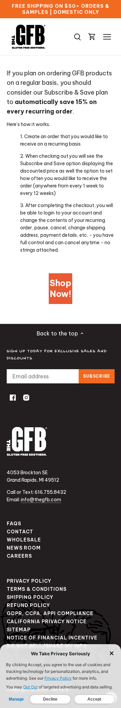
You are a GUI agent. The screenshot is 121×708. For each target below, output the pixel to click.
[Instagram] (26, 397)
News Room (24, 548)
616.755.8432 (50, 492)
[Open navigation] (107, 37)
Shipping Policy (30, 597)
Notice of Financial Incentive (52, 638)
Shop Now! (60, 288)
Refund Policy (28, 605)
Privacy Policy (29, 581)
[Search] (77, 36)
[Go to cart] (92, 36)
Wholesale (24, 540)
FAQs (14, 524)
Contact (20, 532)
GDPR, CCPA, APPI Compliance (50, 613)
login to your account (68, 213)
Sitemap (19, 630)
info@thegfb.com (41, 500)
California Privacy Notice (47, 621)
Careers (19, 556)
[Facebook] (13, 397)
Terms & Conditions (37, 589)
